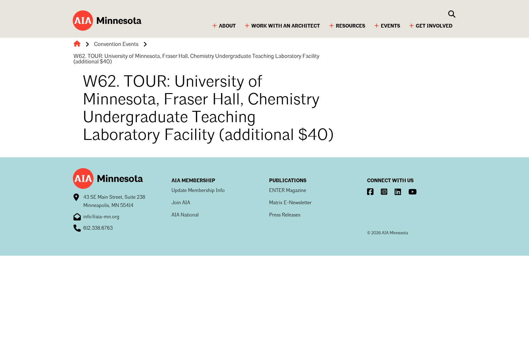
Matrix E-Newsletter (290, 203)
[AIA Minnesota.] (77, 44)
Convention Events (116, 44)
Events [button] (390, 26)
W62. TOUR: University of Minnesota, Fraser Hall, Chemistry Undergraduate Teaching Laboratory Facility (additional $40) (196, 59)
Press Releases (284, 215)
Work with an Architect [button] (285, 26)
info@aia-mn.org (101, 217)
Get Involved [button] (434, 26)
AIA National (185, 215)
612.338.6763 (98, 228)
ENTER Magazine (287, 190)
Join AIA (180, 203)
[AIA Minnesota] (106, 21)
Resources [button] (350, 26)
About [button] (227, 26)
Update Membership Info (198, 190)
